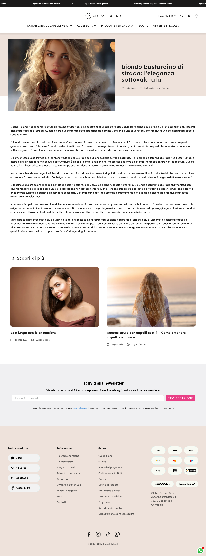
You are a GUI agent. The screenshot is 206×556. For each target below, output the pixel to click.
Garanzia (62, 479)
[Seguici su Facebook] (89, 534)
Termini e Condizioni (110, 496)
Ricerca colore (65, 461)
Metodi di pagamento (111, 467)
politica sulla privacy (80, 408)
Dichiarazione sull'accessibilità (116, 513)
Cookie (102, 479)
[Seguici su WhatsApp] (117, 534)
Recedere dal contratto (112, 508)
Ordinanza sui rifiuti (110, 473)
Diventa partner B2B (69, 484)
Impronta (104, 502)
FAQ (59, 496)
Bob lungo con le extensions (33, 333)
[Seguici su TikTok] (108, 534)
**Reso (102, 461)
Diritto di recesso (108, 484)
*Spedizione (105, 455)
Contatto (62, 502)
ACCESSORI (85, 25)
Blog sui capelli (66, 467)
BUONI (143, 25)
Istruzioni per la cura (69, 473)
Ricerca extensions (68, 455)
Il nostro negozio (67, 490)
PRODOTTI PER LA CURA (117, 25)
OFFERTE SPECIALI (166, 25)
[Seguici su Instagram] (98, 534)
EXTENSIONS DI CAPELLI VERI (48, 25)
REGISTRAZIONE (180, 398)
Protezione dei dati (109, 490)
